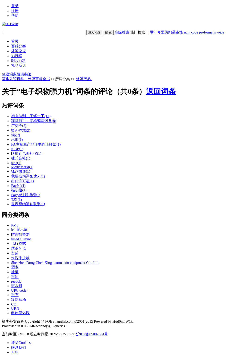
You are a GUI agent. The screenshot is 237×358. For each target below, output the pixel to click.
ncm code (191, 32)
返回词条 (161, 91)
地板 (15, 272)
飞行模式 (18, 243)
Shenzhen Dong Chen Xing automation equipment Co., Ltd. (55, 263)
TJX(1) (16, 200)
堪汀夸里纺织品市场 (166, 32)
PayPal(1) (18, 186)
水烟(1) (17, 139)
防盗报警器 (20, 234)
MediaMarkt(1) (22, 167)
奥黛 (15, 253)
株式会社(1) (20, 158)
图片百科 (18, 61)
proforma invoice (211, 32)
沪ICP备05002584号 (92, 334)
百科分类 (18, 46)
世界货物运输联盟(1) (28, 204)
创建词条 (9, 74)
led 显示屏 (19, 230)
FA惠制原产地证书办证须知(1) (36, 144)
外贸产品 (84, 79)
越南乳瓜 (18, 248)
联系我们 (18, 347)
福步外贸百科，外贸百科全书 (26, 79)
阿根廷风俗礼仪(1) (26, 153)
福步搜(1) (18, 190)
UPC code (18, 290)
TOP (14, 352)
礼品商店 (18, 65)
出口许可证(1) (22, 181)
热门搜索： (177, 32)
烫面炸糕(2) (20, 130)
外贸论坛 (18, 51)
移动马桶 (18, 300)
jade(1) (16, 163)
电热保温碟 (20, 313)
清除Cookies (21, 343)
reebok (16, 281)
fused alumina (21, 239)
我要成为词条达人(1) (28, 176)
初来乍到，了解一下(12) (30, 116)
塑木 (15, 267)
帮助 (15, 16)
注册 (15, 11)
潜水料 (16, 286)
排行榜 (16, 56)
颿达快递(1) (20, 171)
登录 (15, 6)
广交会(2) (18, 126)
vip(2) (15, 135)
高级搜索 (122, 32)
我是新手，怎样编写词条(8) (33, 121)
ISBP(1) (17, 149)
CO (13, 304)
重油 (15, 277)
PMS (15, 225)
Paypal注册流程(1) (25, 195)
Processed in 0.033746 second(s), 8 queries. (34, 326)
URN (15, 308)
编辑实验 (24, 74)
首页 (15, 41)
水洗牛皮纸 (20, 258)
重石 (15, 295)
